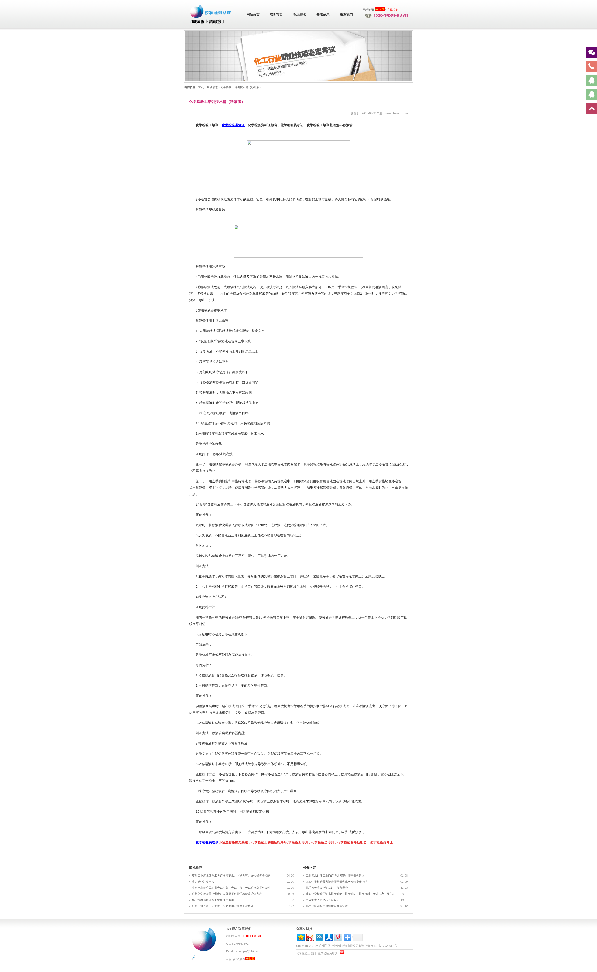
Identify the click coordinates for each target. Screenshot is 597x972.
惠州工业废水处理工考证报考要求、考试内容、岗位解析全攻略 (231, 875)
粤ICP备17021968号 (384, 946)
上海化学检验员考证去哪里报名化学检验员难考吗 (338, 881)
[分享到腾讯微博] (319, 936)
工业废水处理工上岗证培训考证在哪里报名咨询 (335, 875)
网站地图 (368, 9)
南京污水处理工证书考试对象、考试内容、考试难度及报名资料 (231, 887)
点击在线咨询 (237, 959)
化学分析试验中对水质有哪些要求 (327, 906)
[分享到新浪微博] (309, 936)
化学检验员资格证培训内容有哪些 (327, 887)
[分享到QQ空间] (300, 936)
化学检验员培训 (233, 125)
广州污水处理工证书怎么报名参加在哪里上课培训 (222, 906)
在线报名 (299, 14)
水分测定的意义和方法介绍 (322, 900)
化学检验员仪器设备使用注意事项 (213, 900)
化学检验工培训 (306, 953)
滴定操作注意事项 (203, 881)
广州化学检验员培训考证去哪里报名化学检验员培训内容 (227, 893)
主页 (201, 87)
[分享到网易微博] (337, 936)
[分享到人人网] (328, 936)
